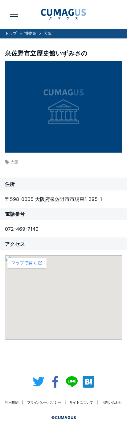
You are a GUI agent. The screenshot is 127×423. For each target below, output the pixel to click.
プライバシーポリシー (44, 402)
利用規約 (11, 402)
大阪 (48, 33)
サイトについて (81, 402)
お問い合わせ (112, 402)
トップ (11, 33)
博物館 (30, 33)
